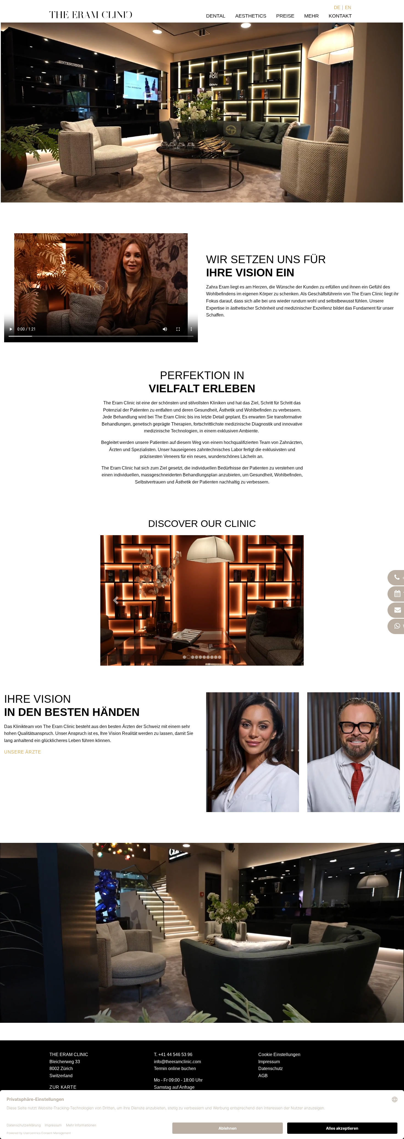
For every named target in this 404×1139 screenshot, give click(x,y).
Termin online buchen (175, 1068)
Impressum (269, 1061)
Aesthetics (250, 16)
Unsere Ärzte (22, 752)
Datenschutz (270, 1068)
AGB (263, 1075)
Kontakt (340, 16)
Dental (215, 16)
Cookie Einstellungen (279, 1054)
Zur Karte (63, 1087)
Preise (285, 16)
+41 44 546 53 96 (175, 1054)
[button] (115, 600)
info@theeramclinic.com (177, 1061)
